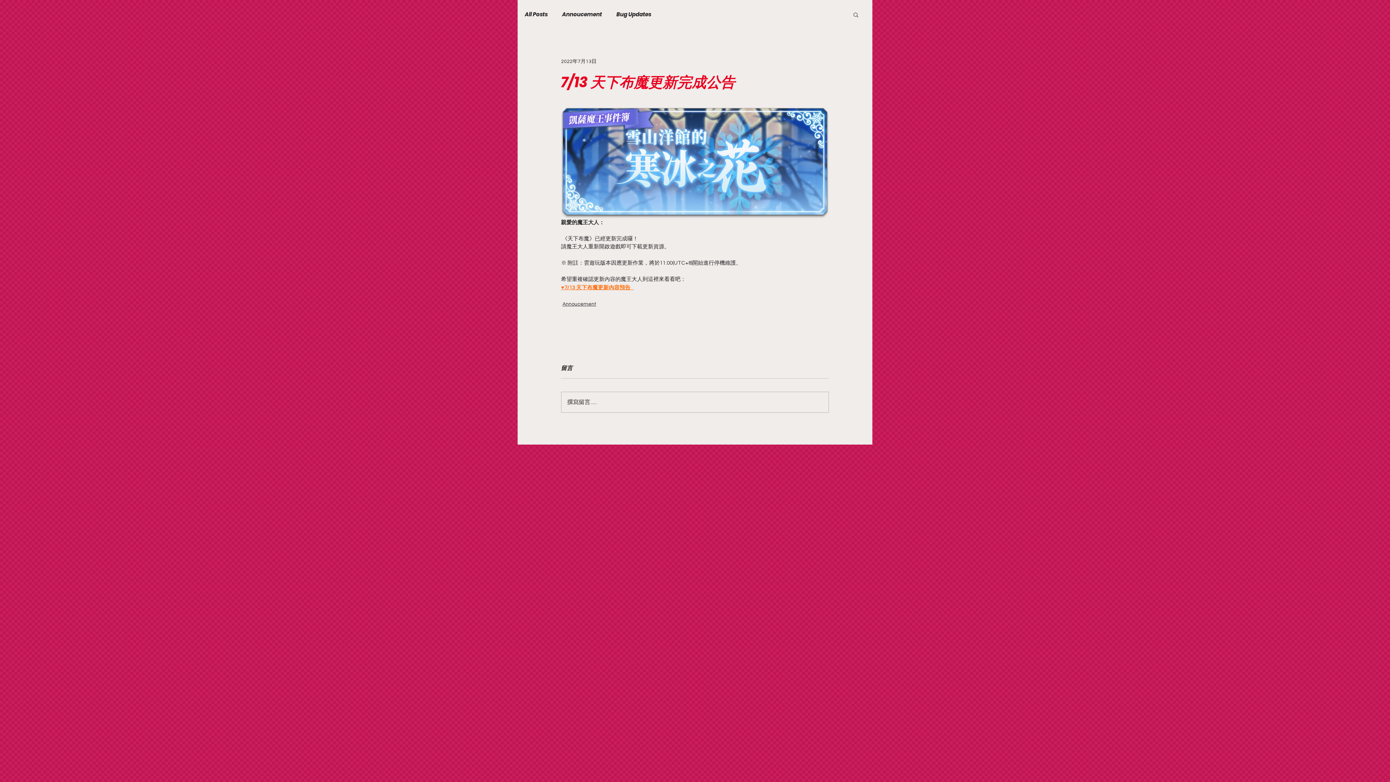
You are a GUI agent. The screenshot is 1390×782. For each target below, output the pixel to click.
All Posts (536, 14)
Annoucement (582, 14)
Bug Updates (633, 14)
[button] (855, 14)
